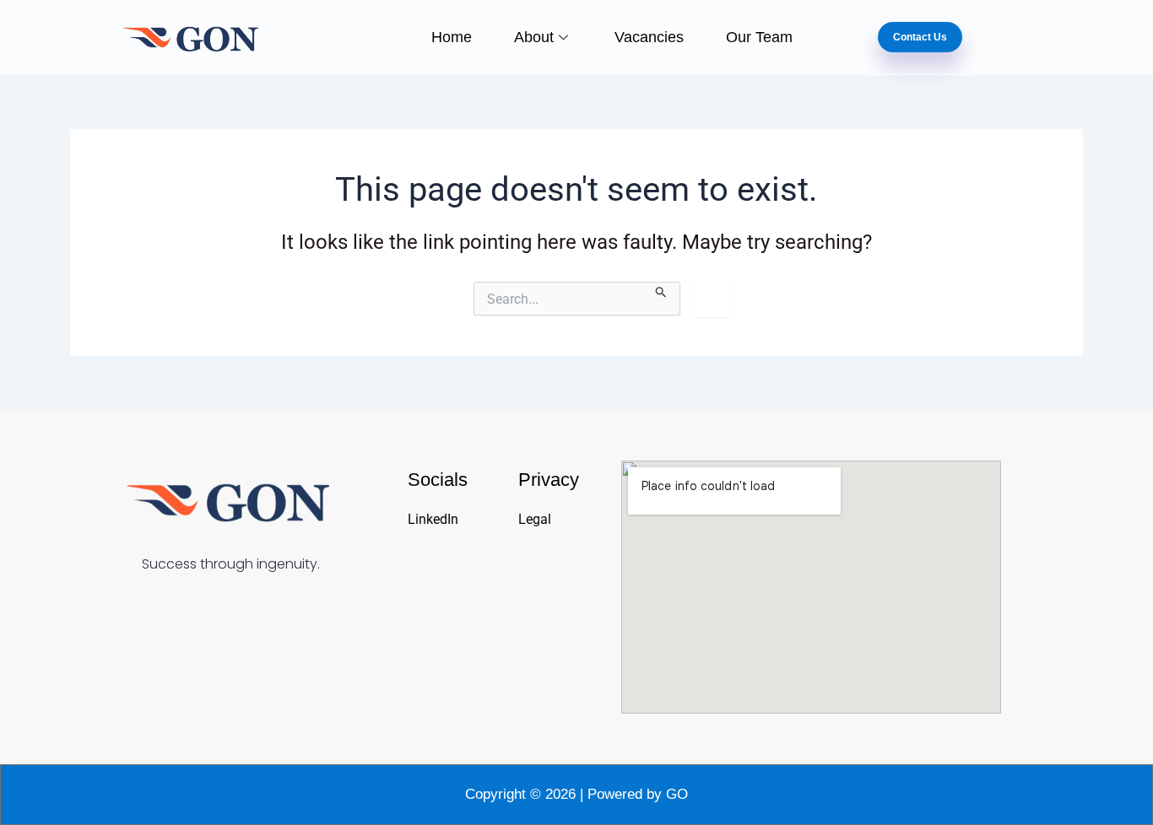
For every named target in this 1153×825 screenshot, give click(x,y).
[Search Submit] (661, 290)
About (534, 37)
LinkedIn (433, 519)
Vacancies (649, 37)
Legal (534, 519)
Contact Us (920, 37)
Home (451, 37)
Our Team (759, 37)
